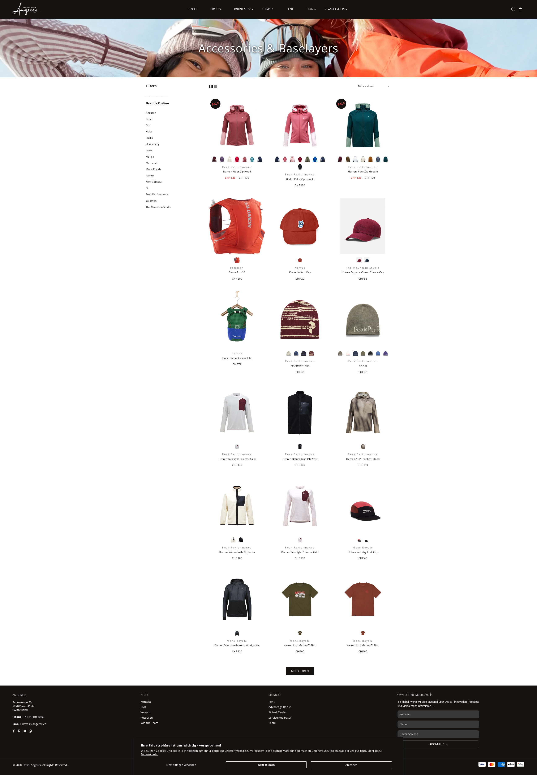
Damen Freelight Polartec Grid (299, 552)
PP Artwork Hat (300, 365)
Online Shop (243, 9)
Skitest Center (277, 712)
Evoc (148, 119)
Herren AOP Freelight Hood (362, 459)
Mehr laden (300, 671)
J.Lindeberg (152, 144)
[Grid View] (211, 86)
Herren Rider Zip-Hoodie (363, 171)
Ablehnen (351, 765)
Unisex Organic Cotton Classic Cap (363, 272)
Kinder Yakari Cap (300, 272)
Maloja (150, 156)
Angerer (151, 112)
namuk (150, 175)
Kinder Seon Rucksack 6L (237, 358)
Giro (148, 125)
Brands (216, 9)
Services (268, 9)
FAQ (143, 707)
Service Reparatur (280, 717)
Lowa (149, 150)
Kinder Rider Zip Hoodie (299, 179)
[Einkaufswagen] (520, 9)
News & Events (335, 9)
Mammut (151, 163)
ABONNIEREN (438, 744)
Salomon (151, 200)
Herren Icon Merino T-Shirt (300, 645)
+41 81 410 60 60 (33, 717)
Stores (192, 9)
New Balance (154, 182)
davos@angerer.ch (34, 724)
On (147, 188)
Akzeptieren (266, 765)
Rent (290, 9)
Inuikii (149, 138)
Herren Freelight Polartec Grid (237, 459)
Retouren (147, 717)
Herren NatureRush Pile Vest (300, 459)
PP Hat (363, 365)
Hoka (149, 131)
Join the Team (149, 723)
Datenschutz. (149, 754)
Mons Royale (153, 169)
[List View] (215, 86)
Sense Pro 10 (237, 272)
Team (310, 9)
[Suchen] (513, 9)
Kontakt (146, 702)
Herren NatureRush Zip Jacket (237, 552)
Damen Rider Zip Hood (237, 171)
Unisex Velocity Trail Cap (363, 552)
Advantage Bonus (279, 707)
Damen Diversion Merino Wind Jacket (237, 645)
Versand (146, 712)
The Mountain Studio (158, 207)
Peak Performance (157, 194)
